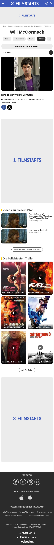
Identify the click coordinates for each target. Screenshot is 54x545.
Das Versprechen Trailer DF (14, 327)
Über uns (9, 524)
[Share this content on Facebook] (3, 107)
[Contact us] (37, 482)
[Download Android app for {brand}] (31, 498)
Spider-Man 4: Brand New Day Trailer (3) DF (14, 362)
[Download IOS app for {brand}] (23, 498)
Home (4, 26)
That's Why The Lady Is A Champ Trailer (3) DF (14, 293)
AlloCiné (6, 512)
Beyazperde (42, 512)
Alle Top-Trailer (27, 370)
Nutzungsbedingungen (38, 524)
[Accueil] (25, 3)
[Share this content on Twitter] (9, 107)
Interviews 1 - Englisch (38, 230)
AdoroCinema (10, 515)
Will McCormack (27, 31)
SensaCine (24, 512)
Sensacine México (36, 515)
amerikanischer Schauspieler (33, 26)
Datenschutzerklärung (20, 527)
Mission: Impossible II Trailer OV (40, 293)
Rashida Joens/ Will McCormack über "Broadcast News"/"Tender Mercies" (40, 216)
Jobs (16, 524)
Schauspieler (18, 26)
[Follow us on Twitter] (23, 482)
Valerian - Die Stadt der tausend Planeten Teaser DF (40, 327)
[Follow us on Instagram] (30, 482)
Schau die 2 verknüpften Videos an (27, 249)
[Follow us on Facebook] (16, 482)
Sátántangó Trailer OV (40, 362)
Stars (10, 26)
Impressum (24, 524)
